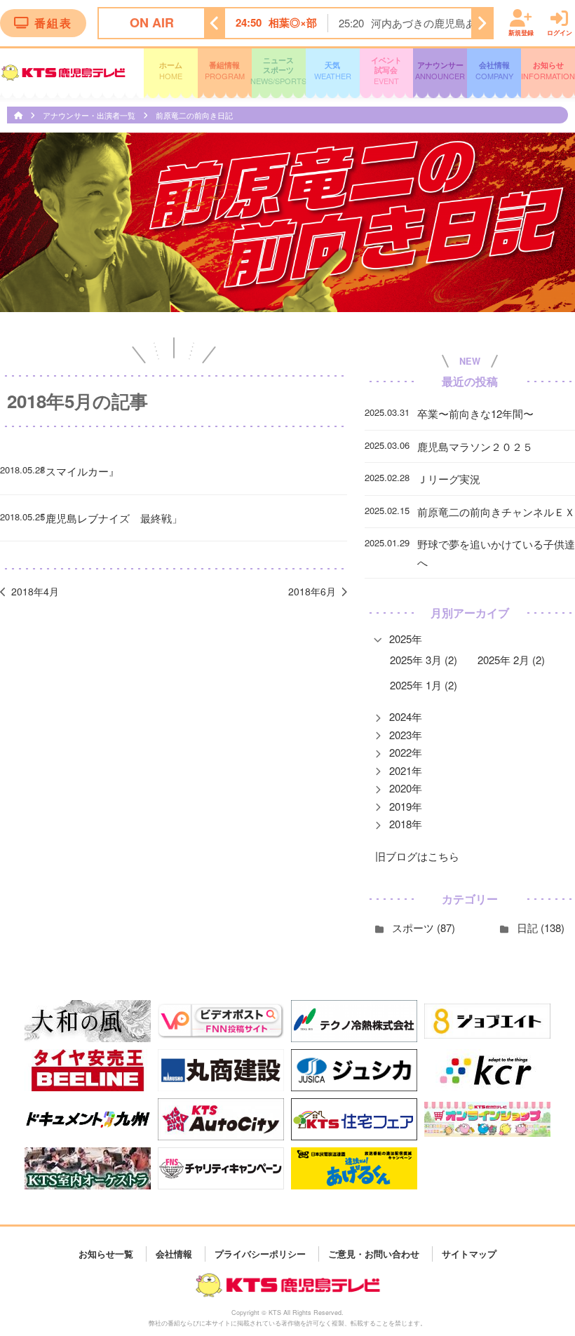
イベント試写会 (386, 71)
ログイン (559, 32)
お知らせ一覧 (106, 1253)
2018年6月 (312, 591)
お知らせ (548, 70)
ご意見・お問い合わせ (373, 1253)
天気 (332, 70)
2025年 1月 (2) (423, 684)
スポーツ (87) (423, 927)
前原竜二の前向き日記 (194, 115)
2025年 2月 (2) (511, 659)
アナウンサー (440, 70)
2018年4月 (35, 591)
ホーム (170, 70)
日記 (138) (540, 927)
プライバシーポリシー (260, 1253)
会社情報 (494, 70)
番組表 (53, 23)
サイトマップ (469, 1253)
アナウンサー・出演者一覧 (90, 115)
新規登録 (521, 32)
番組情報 (225, 70)
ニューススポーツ (279, 71)
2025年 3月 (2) (423, 659)
